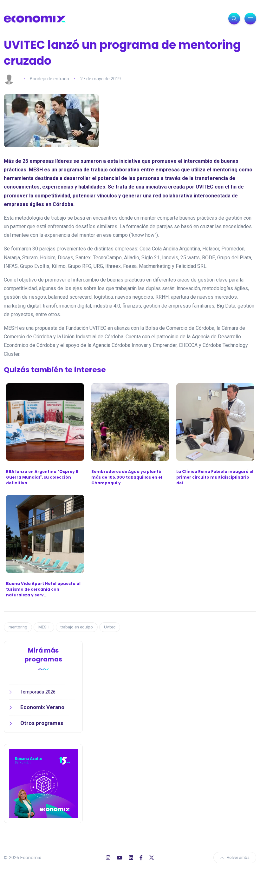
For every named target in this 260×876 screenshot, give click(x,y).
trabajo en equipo (77, 627)
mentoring (18, 627)
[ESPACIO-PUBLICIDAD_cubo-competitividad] (43, 783)
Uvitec (109, 627)
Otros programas (41, 723)
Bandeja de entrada (49, 78)
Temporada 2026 (37, 692)
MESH (43, 627)
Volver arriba (238, 857)
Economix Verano (42, 707)
